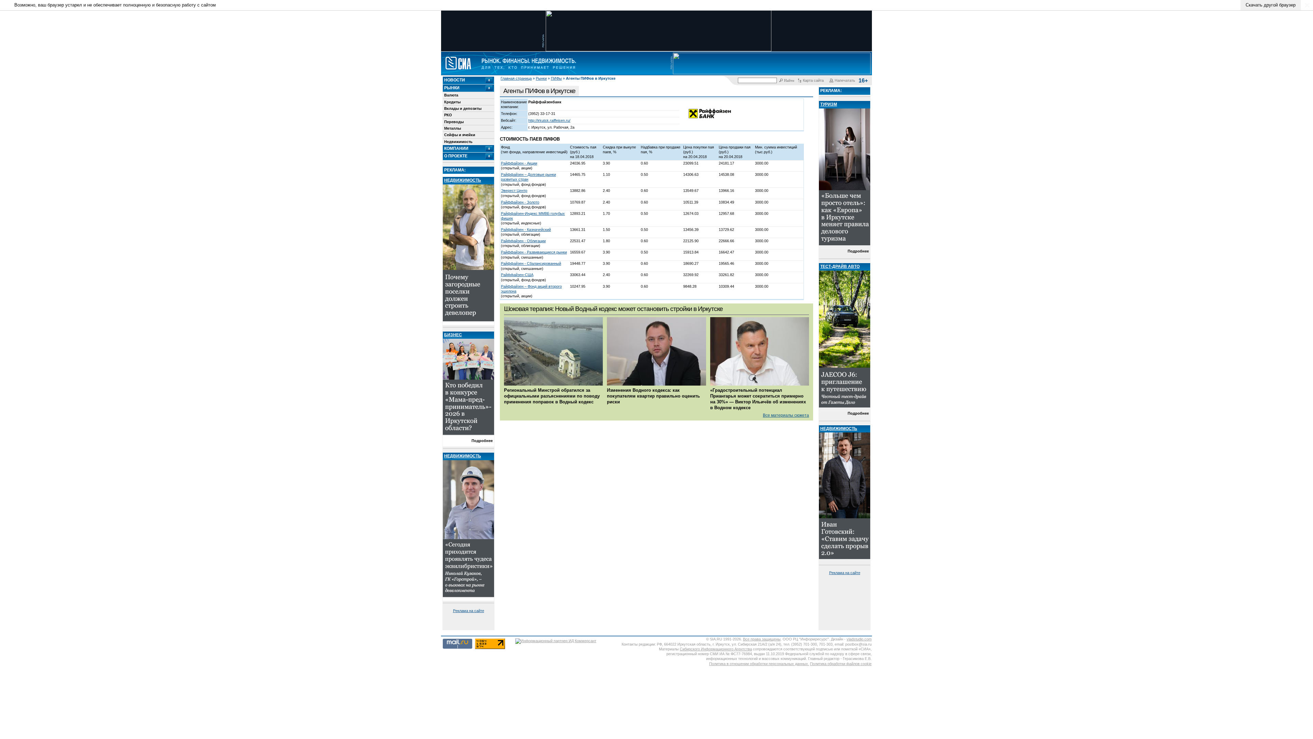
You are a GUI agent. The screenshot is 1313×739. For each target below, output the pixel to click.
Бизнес (453, 335)
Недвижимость (458, 142)
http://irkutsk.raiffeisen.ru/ (549, 120)
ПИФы (556, 78)
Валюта (451, 95)
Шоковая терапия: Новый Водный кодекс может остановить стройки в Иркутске (613, 308)
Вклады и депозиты (462, 108)
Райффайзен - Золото (520, 202)
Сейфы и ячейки (459, 135)
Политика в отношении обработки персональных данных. (759, 664)
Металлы (452, 128)
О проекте (455, 156)
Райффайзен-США (517, 275)
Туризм (828, 104)
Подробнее (482, 441)
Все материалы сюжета (786, 415)
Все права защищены (762, 639)
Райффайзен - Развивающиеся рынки (534, 252)
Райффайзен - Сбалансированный (531, 263)
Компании (456, 148)
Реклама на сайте (468, 611)
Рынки (541, 78)
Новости (454, 80)
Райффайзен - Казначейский (526, 230)
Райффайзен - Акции (519, 163)
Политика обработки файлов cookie (841, 664)
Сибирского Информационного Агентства (716, 649)
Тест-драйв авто (840, 266)
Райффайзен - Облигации (523, 241)
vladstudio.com (859, 639)
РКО (448, 115)
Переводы (454, 122)
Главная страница (516, 78)
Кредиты (452, 102)
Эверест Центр (514, 191)
